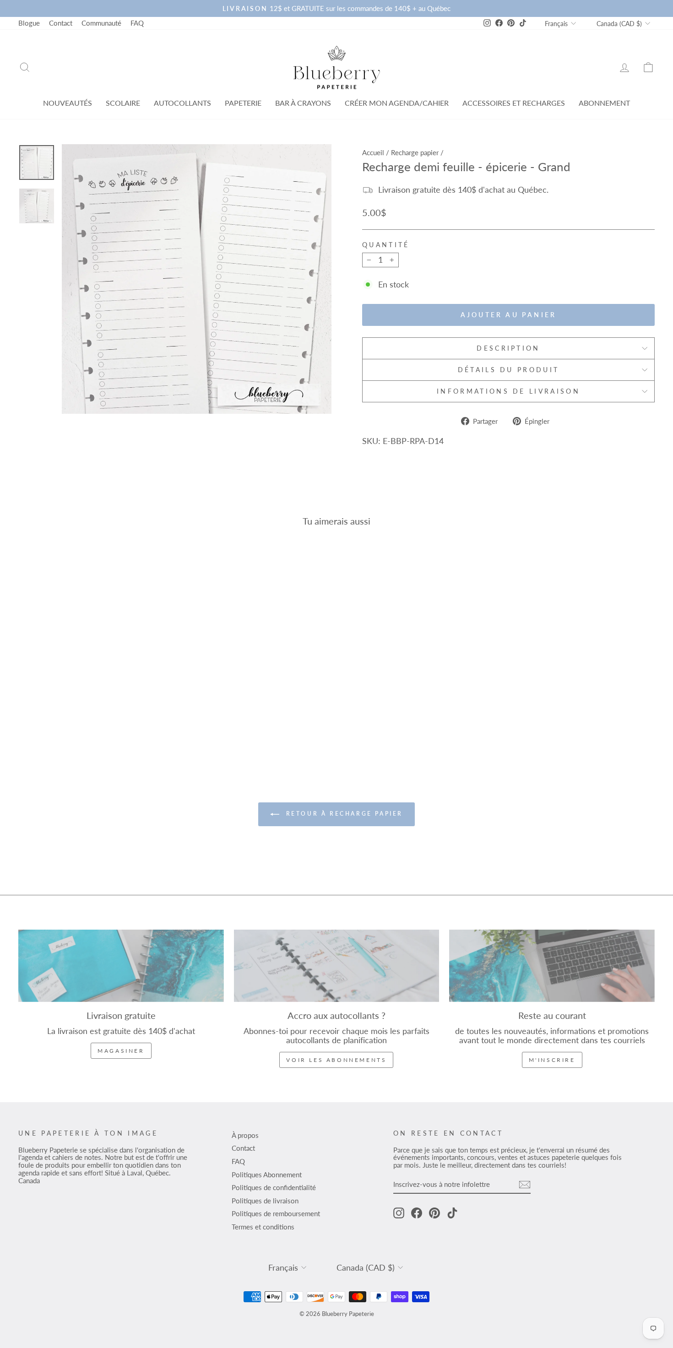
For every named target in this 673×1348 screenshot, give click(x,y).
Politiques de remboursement (276, 1213)
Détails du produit (508, 370)
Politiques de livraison (265, 1200)
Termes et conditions (263, 1227)
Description (508, 348)
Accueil (373, 152)
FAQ (137, 23)
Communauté (101, 23)
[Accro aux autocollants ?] (337, 966)
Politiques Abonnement (267, 1174)
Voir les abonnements (336, 1059)
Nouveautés (67, 102)
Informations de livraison (508, 391)
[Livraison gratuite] (121, 966)
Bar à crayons (303, 102)
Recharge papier (415, 152)
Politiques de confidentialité (274, 1187)
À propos (245, 1135)
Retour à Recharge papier (343, 813)
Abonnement (604, 102)
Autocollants (182, 102)
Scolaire (123, 102)
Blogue (29, 23)
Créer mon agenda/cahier (397, 102)
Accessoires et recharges (513, 102)
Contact (60, 23)
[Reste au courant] (552, 966)
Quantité (386, 245)
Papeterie (243, 102)
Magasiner (121, 1050)
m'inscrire (552, 1059)
